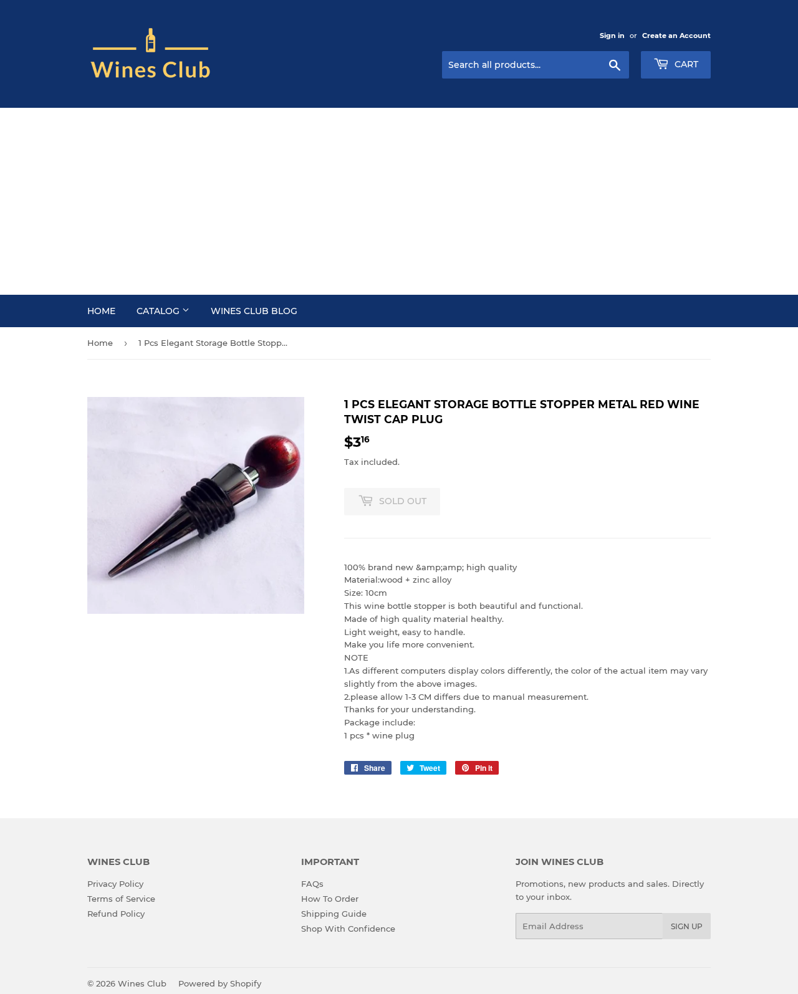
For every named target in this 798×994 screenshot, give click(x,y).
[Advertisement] (399, 201)
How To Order (329, 899)
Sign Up (687, 926)
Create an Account (676, 35)
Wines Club (142, 983)
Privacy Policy (115, 884)
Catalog (159, 311)
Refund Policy (116, 914)
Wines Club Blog (254, 311)
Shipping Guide (334, 914)
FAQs (312, 884)
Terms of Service (121, 899)
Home (101, 311)
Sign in (612, 35)
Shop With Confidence (348, 929)
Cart (685, 64)
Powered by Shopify (219, 983)
